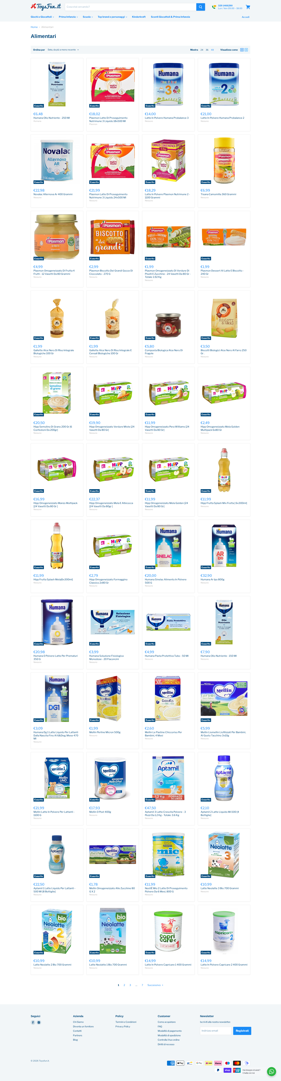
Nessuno (149, 121)
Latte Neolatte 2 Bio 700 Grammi (52, 964)
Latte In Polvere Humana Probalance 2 (222, 117)
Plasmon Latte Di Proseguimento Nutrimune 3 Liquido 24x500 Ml (108, 196)
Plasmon (93, 124)
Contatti (77, 1030)
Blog (75, 1039)
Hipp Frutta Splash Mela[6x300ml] (53, 579)
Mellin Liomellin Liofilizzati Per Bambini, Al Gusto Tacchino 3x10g (223, 734)
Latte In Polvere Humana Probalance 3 (167, 117)
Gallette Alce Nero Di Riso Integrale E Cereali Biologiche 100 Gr (110, 352)
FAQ (160, 1026)
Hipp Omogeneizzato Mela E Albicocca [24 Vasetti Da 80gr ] (111, 505)
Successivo (154, 985)
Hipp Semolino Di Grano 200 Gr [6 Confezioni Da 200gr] (52, 428)
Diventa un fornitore (83, 1026)
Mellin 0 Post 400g (100, 811)
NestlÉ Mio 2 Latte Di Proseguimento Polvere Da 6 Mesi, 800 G (166, 890)
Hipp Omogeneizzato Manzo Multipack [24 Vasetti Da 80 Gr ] (55, 505)
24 (202, 49)
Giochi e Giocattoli (41, 16)
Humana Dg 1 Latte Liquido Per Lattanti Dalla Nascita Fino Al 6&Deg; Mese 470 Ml (55, 735)
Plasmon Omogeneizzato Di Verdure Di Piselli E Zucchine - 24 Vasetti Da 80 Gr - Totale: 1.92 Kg (168, 273)
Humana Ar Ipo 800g (212, 579)
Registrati (242, 1030)
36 (207, 49)
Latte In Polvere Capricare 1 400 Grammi (168, 964)
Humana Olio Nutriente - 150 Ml (219, 655)
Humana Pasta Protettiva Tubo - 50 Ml (167, 655)
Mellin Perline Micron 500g (104, 732)
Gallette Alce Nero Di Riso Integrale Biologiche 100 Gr (53, 352)
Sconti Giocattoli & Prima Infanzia (170, 16)
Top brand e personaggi (111, 16)
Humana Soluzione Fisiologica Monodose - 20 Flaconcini (106, 657)
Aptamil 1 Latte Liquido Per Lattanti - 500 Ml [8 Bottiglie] (54, 890)
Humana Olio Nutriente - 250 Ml (51, 117)
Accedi (245, 17)
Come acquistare (167, 1022)
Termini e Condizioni (125, 1022)
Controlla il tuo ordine (169, 1039)
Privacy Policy (122, 1026)
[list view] (246, 49)
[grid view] (242, 49)
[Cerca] (200, 7)
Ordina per (39, 49)
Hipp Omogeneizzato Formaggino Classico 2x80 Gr (108, 581)
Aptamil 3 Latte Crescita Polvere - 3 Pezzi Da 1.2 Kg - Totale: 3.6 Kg (165, 813)
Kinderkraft (139, 16)
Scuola (87, 16)
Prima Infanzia (67, 16)
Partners (77, 1035)
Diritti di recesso (166, 1044)
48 (212, 49)
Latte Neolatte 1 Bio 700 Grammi (108, 964)
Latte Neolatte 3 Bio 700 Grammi (220, 888)
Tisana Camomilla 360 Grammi (218, 194)
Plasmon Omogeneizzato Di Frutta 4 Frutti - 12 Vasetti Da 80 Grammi (54, 272)
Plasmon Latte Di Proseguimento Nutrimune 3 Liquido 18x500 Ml (108, 119)
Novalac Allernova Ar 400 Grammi (53, 194)
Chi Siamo (78, 1022)
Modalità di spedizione (169, 1035)
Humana (37, 121)
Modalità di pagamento (170, 1030)
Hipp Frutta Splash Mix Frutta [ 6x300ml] (224, 503)
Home (34, 27)
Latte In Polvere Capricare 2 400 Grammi (224, 964)
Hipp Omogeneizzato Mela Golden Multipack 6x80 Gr (220, 428)
